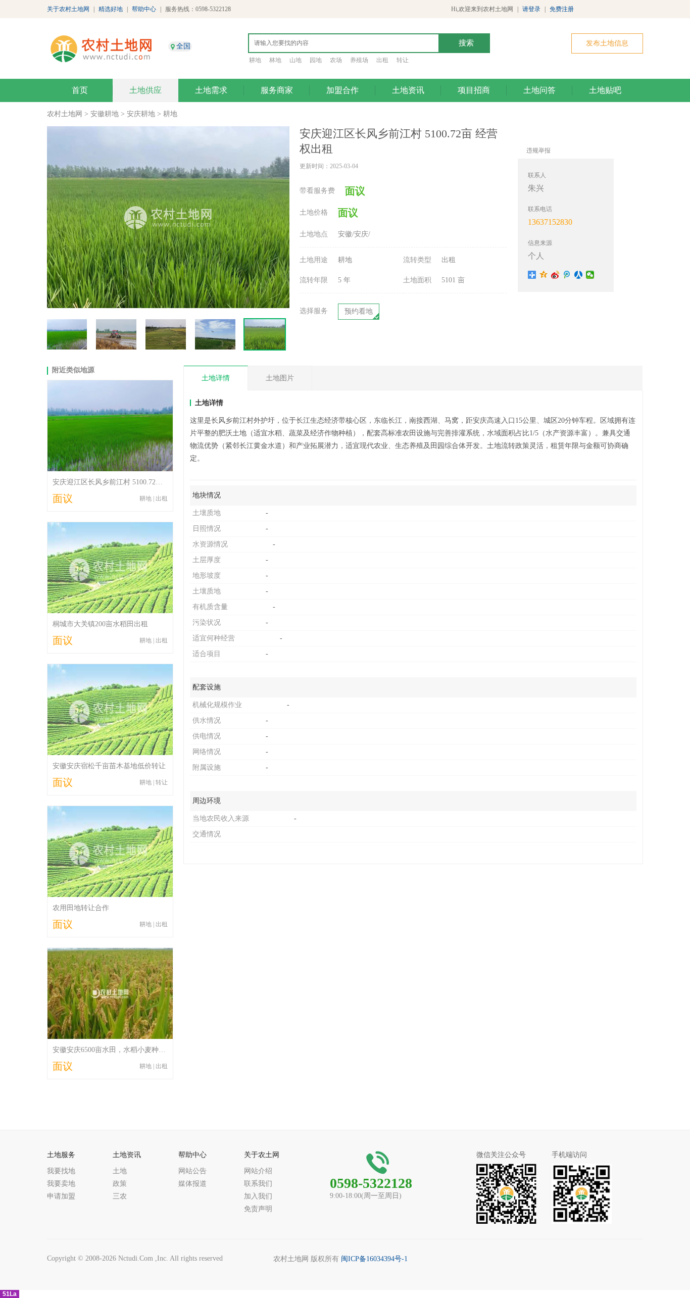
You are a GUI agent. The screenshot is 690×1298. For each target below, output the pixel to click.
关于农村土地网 (68, 9)
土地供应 (145, 90)
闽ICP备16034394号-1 (374, 1259)
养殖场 (359, 60)
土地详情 (216, 378)
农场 (336, 60)
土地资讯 (408, 90)
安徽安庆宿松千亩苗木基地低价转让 (109, 766)
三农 (120, 1196)
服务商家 (277, 90)
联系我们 (258, 1183)
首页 (80, 90)
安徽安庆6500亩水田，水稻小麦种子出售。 (120, 1050)
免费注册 (562, 9)
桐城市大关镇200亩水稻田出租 (100, 624)
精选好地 (110, 9)
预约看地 (358, 311)
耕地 (255, 60)
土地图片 (280, 378)
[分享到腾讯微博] (567, 275)
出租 (382, 60)
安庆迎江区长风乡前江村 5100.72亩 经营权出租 (126, 482)
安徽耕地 (104, 114)
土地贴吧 (605, 90)
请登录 (531, 9)
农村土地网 (64, 114)
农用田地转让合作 (81, 908)
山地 (295, 60)
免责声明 (258, 1209)
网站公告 (192, 1171)
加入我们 (258, 1196)
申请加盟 (61, 1196)
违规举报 (538, 150)
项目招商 (474, 90)
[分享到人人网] (578, 275)
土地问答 (539, 90)
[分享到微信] (590, 275)
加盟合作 (342, 90)
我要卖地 (61, 1183)
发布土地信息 (607, 43)
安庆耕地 (141, 114)
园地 (316, 60)
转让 (403, 60)
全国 (183, 46)
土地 (120, 1171)
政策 (120, 1183)
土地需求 (211, 90)
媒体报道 (192, 1183)
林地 (275, 60)
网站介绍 (258, 1171)
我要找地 (61, 1171)
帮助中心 (144, 9)
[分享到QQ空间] (543, 275)
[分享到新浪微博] (555, 275)
